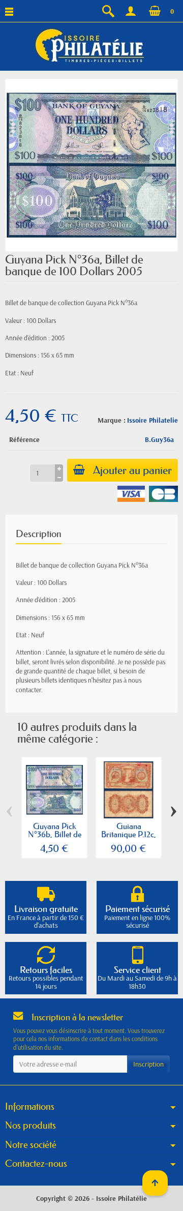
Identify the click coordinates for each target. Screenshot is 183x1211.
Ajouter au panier (132, 470)
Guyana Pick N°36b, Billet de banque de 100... (54, 834)
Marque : (112, 420)
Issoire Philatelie (152, 420)
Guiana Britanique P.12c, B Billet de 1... (128, 834)
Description (39, 534)
